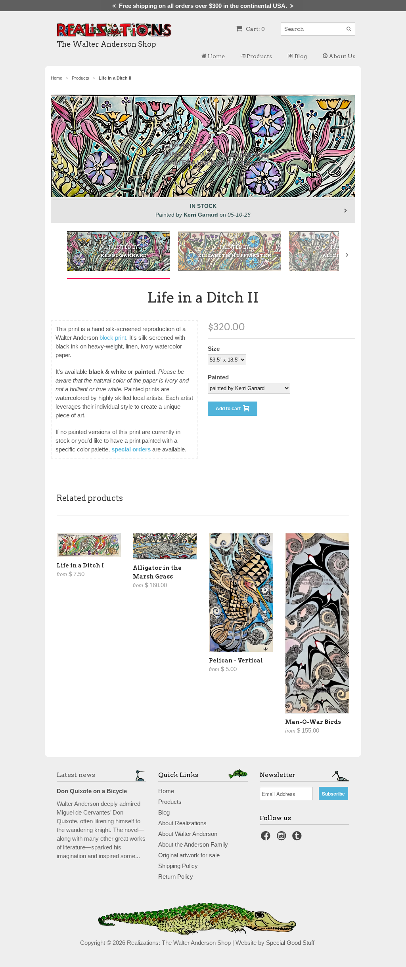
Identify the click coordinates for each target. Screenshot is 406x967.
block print (113, 337)
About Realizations (182, 823)
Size (214, 348)
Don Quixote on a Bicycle (92, 791)
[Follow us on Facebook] (267, 838)
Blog (300, 56)
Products (258, 56)
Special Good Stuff (290, 942)
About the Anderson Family (193, 844)
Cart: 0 (255, 29)
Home (216, 56)
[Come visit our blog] (298, 838)
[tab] (118, 251)
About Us (341, 56)
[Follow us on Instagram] (283, 838)
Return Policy (175, 876)
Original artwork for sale (189, 855)
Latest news (76, 775)
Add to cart (229, 408)
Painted (218, 377)
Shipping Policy (178, 865)
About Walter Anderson (187, 833)
